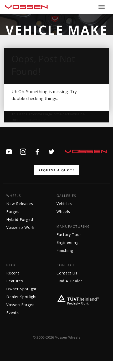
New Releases (19, 203)
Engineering (67, 242)
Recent (12, 273)
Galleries (66, 196)
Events (12, 312)
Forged (13, 211)
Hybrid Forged (19, 219)
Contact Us (67, 273)
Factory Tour (68, 234)
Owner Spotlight (21, 288)
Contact (65, 265)
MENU (101, 7)
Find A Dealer (69, 280)
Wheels (13, 196)
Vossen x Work (20, 227)
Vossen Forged (20, 304)
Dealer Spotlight (21, 296)
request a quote (56, 170)
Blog (11, 265)
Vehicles (64, 203)
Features (14, 280)
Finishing (64, 250)
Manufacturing (73, 227)
